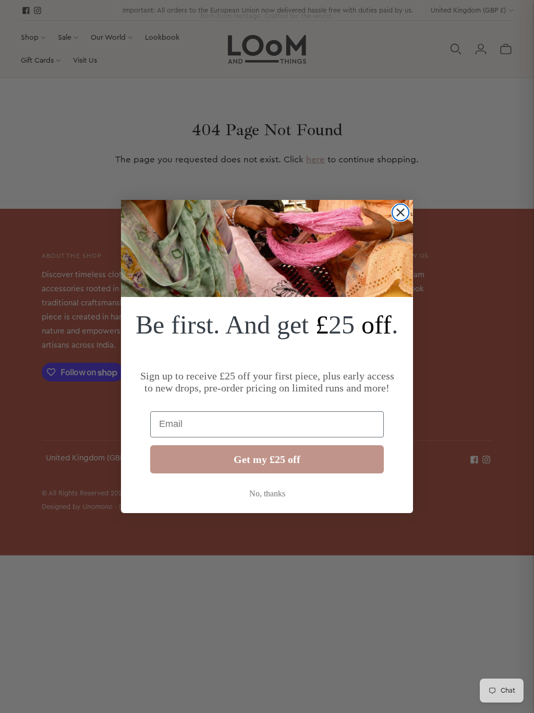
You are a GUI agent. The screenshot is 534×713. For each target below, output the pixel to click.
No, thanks (267, 493)
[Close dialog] (400, 212)
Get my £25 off (267, 459)
